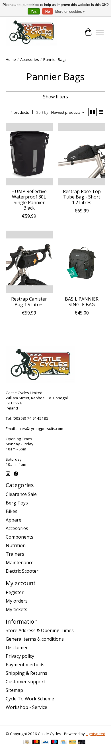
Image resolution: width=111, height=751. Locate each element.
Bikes (11, 511)
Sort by (42, 112)
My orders (17, 601)
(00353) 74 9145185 (30, 418)
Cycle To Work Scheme (30, 699)
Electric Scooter (22, 571)
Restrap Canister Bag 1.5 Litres (29, 301)
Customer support (25, 681)
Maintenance (20, 562)
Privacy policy (20, 656)
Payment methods (25, 664)
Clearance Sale (21, 494)
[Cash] (26, 742)
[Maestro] (54, 742)
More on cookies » (70, 12)
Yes (34, 12)
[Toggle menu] (99, 32)
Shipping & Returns (26, 673)
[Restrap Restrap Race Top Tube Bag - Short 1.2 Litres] (81, 154)
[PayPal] (72, 742)
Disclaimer (17, 647)
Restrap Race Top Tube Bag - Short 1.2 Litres (82, 196)
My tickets (16, 609)
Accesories (29, 59)
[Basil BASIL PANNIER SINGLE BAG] (81, 262)
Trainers (15, 554)
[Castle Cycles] (31, 32)
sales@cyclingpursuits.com (40, 428)
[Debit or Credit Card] (81, 742)
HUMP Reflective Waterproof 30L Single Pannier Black (29, 199)
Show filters (55, 97)
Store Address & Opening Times (40, 630)
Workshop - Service (26, 707)
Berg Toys (17, 503)
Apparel (14, 520)
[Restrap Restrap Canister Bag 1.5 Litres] (29, 262)
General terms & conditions (35, 639)
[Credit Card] (63, 742)
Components (19, 537)
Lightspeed (95, 733)
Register (15, 592)
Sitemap (14, 690)
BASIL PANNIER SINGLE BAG (81, 301)
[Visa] (45, 742)
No (47, 12)
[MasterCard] (36, 742)
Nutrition (16, 545)
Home (11, 59)
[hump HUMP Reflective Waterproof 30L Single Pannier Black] (29, 154)
